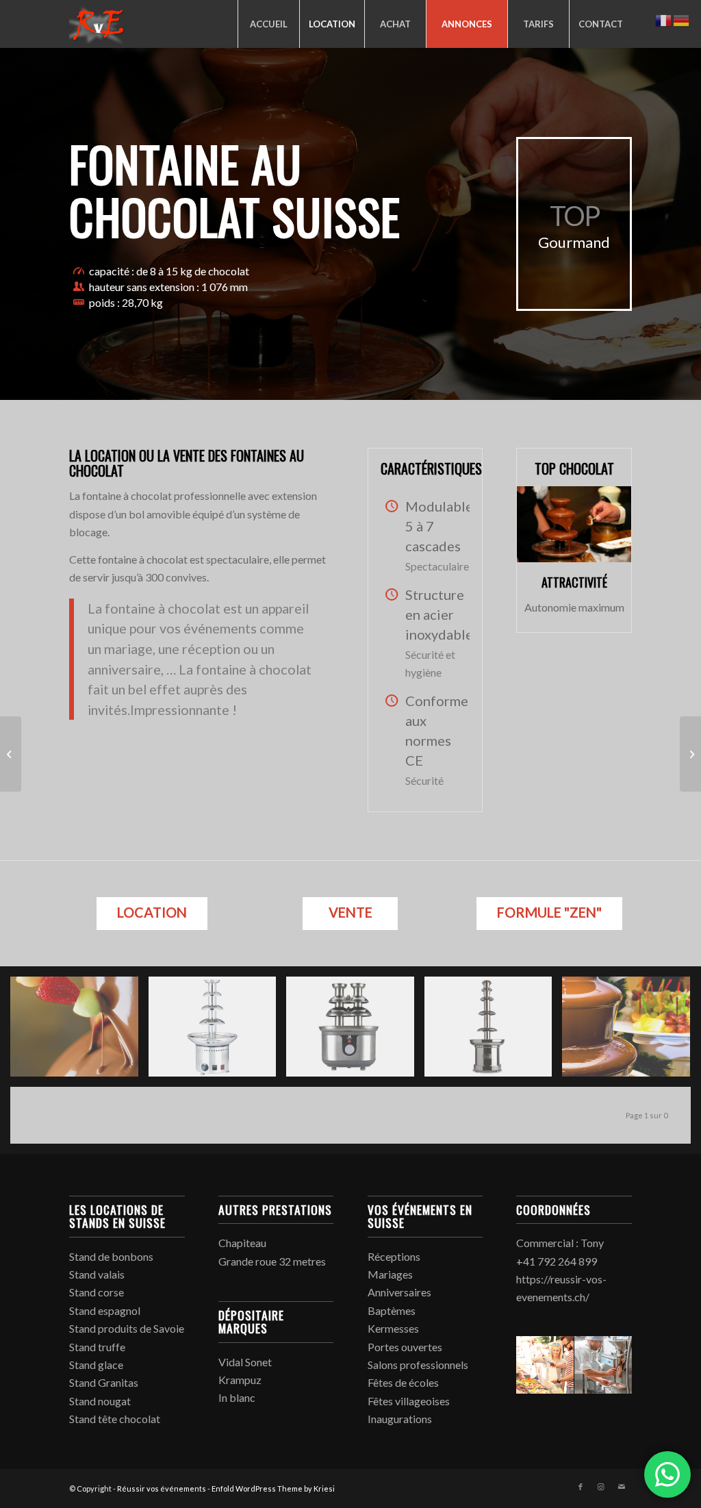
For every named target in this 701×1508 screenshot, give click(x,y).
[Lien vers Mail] (621, 1486)
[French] (664, 18)
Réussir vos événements (161, 1488)
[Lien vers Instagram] (601, 1486)
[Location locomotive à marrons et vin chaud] (10, 754)
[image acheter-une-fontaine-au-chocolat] (218, 1032)
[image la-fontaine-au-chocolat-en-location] (79, 1032)
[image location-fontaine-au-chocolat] (355, 1032)
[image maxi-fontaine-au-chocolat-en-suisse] (493, 1032)
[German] (682, 18)
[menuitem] (268, 24)
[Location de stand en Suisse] (690, 754)
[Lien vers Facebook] (580, 1486)
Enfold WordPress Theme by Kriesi (273, 1488)
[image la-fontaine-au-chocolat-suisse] (631, 1032)
